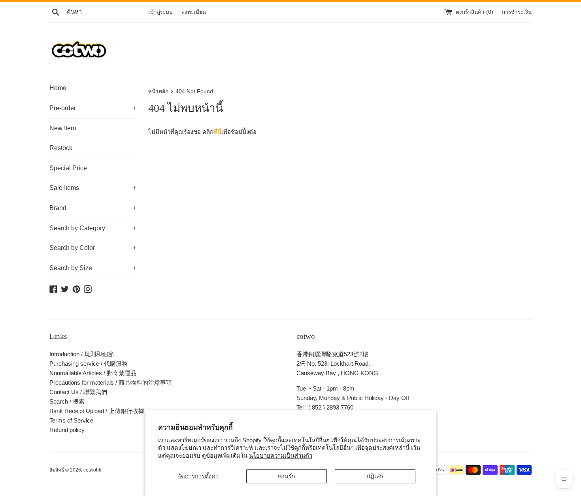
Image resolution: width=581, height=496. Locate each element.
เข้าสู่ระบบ (160, 12)
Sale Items (92, 187)
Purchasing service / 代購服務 (88, 363)
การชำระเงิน (517, 12)
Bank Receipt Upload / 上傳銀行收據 (96, 411)
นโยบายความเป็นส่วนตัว (280, 455)
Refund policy (67, 429)
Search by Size (92, 268)
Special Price (68, 168)
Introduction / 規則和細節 (81, 354)
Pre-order (92, 108)
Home (57, 88)
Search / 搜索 (67, 401)
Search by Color (92, 247)
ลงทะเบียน (193, 12)
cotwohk (92, 470)
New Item (62, 128)
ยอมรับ (286, 476)
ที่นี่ (217, 131)
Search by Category (92, 228)
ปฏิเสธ (374, 476)
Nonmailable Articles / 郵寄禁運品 (92, 373)
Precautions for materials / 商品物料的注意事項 (110, 382)
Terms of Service (71, 420)
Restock (60, 148)
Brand (92, 208)
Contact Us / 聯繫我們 (78, 392)
